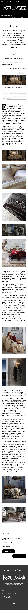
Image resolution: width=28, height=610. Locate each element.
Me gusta (12, 68)
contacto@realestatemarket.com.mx (14, 584)
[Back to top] (14, 603)
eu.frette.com (6, 533)
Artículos (8, 546)
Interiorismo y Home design (14, 62)
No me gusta (21, 68)
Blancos (3, 546)
